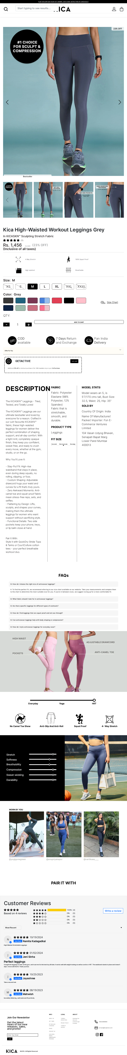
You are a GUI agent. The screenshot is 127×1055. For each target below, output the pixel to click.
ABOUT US (51, 1018)
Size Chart (112, 302)
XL (57, 286)
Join (9, 1039)
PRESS (50, 1028)
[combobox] (36, 8)
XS (8, 286)
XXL (69, 286)
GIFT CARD (51, 1021)
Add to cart (79, 322)
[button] (6, 9)
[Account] (114, 9)
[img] (21, 937)
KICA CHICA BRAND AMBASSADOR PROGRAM (52, 1037)
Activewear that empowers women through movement (76, 1021)
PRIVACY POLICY (65, 1022)
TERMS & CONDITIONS (64, 1019)
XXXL (81, 286)
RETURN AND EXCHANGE (52, 1025)
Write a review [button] (113, 910)
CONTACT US (52, 1031)
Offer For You (9, 351)
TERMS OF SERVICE (63, 1026)
